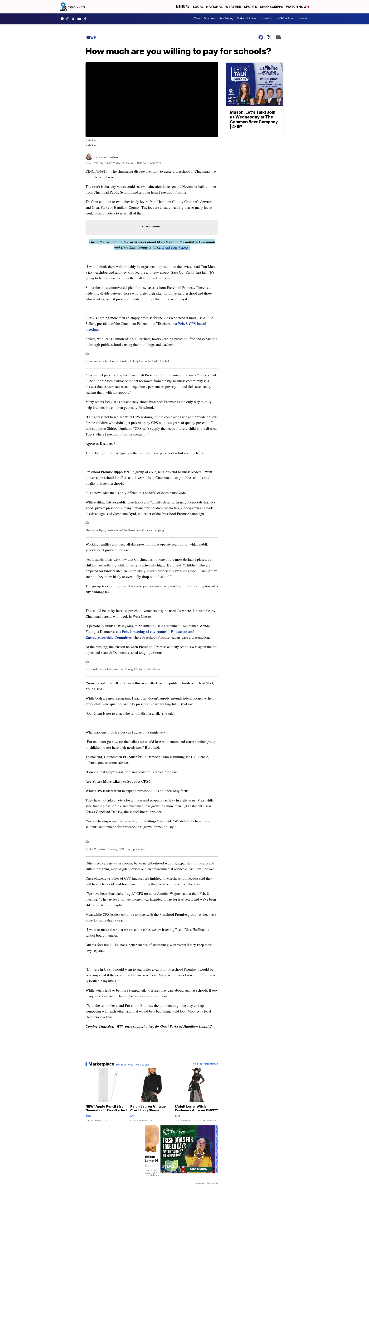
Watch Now (297, 7)
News (91, 37)
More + (302, 19)
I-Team (196, 19)
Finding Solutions (247, 19)
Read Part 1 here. (176, 247)
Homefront (267, 19)
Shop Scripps (271, 7)
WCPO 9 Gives (285, 19)
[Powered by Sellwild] (212, 1183)
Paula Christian (108, 157)
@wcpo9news (86, 18)
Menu (181, 6)
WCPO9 (63, 18)
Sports (250, 7)
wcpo (74, 18)
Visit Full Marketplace (205, 1064)
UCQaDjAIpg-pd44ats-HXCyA (80, 18)
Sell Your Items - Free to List (132, 1064)
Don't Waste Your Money (218, 19)
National (214, 7)
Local (198, 7)
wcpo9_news (68, 18)
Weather (233, 7)
